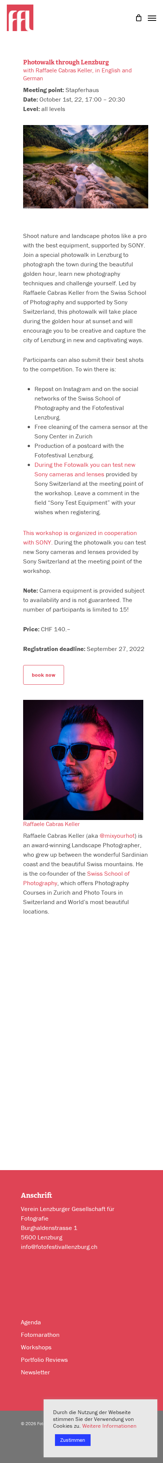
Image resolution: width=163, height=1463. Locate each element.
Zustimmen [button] (72, 1439)
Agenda (31, 1322)
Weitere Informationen (109, 1425)
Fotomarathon (40, 1334)
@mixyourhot (117, 835)
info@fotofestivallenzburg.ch (59, 1246)
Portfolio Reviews (44, 1359)
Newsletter (35, 1372)
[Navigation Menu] (152, 17)
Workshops (36, 1347)
